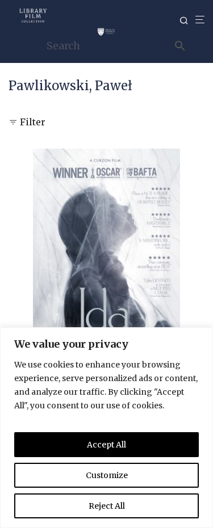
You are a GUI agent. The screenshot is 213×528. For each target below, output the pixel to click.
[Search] (187, 21)
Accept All (106, 445)
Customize (107, 475)
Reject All (107, 506)
